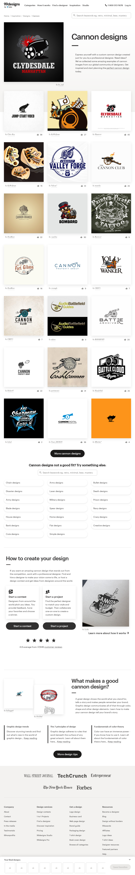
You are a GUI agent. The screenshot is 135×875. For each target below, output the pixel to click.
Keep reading (30, 738)
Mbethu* (98, 442)
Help (104, 854)
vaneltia (54, 237)
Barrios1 (98, 237)
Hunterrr (98, 134)
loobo (87, 629)
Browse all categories (78, 845)
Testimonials (9, 830)
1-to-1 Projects (43, 816)
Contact (7, 816)
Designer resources (110, 845)
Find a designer (60, 5)
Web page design (77, 821)
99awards (106, 826)
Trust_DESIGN (56, 442)
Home (7, 16)
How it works (43, 5)
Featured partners (110, 849)
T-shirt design (75, 835)
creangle (54, 288)
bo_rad (61, 84)
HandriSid (99, 390)
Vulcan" (54, 185)
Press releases (10, 821)
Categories (29, 5)
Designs (27, 16)
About (6, 812)
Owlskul (39, 716)
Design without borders (112, 821)
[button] (130, 860)
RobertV (11, 390)
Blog (104, 816)
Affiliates (106, 830)
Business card (75, 816)
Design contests (44, 812)
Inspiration (75, 5)
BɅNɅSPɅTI (99, 339)
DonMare (11, 237)
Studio (85, 5)
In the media (9, 826)
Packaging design (77, 830)
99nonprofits (9, 835)
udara (53, 339)
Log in (128, 5)
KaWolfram (55, 134)
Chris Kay (11, 134)
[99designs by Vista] (12, 5)
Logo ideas (107, 835)
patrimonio (55, 390)
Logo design (74, 812)
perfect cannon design (118, 68)
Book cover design (77, 840)
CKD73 (97, 288)
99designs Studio (44, 835)
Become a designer (110, 812)
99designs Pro (43, 840)
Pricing (40, 830)
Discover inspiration (45, 826)
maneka (98, 185)
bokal (10, 442)
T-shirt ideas (107, 840)
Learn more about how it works (107, 633)
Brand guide (74, 826)
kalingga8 (9, 710)
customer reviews (53, 647)
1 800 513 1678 (115, 5)
